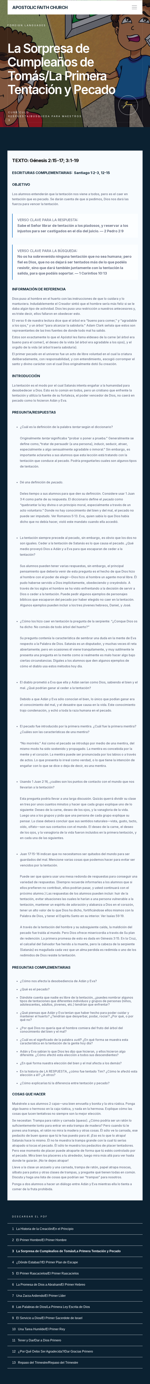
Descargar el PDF (30, 1216)
